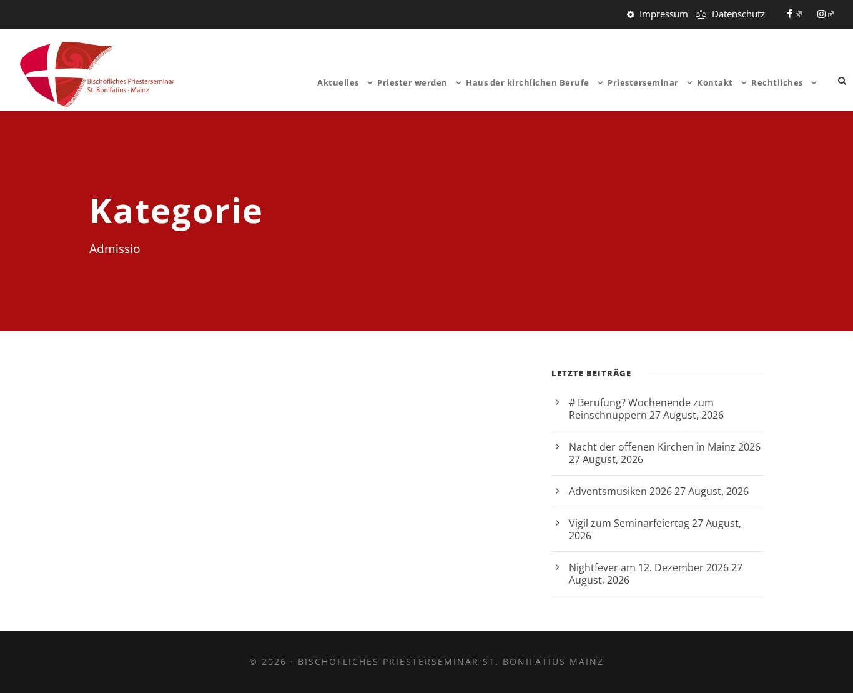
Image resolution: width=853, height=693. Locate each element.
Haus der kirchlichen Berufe (527, 82)
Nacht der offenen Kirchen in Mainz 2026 (665, 447)
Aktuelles (338, 82)
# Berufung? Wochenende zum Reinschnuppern (641, 409)
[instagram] (826, 13)
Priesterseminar (643, 82)
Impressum (663, 13)
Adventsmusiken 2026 (620, 491)
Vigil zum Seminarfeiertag (629, 523)
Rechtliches (777, 82)
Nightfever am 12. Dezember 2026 (649, 567)
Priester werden (412, 82)
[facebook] (794, 13)
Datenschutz (738, 13)
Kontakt (715, 82)
